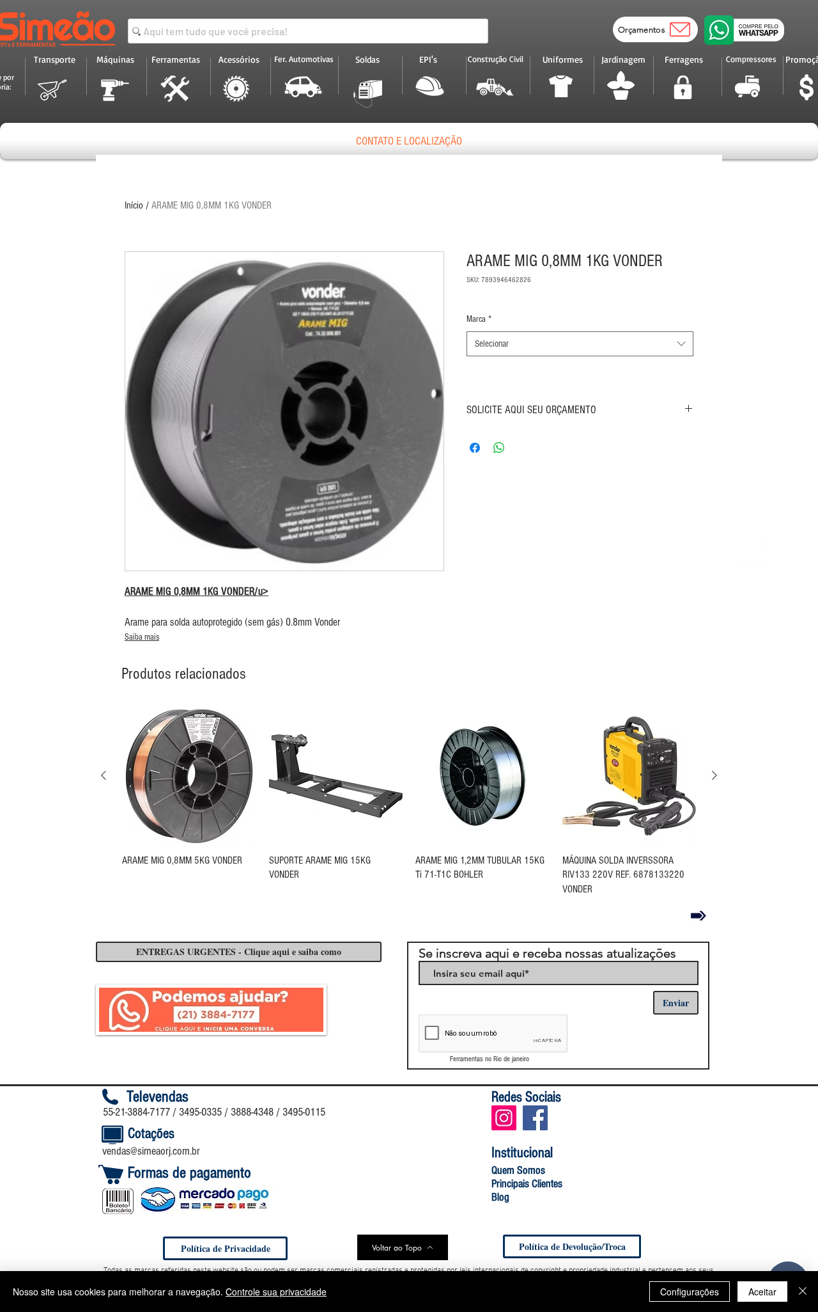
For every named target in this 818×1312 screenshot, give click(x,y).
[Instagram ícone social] (503, 1117)
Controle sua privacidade (276, 1291)
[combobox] (580, 343)
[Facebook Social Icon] (535, 1117)
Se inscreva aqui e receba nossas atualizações (547, 953)
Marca (479, 319)
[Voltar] (698, 915)
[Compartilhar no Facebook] (474, 447)
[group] (409, 802)
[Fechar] (802, 1291)
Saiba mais (142, 637)
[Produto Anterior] (103, 775)
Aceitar (762, 1291)
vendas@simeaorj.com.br (151, 1151)
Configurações (689, 1291)
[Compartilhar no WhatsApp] (499, 447)
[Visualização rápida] (189, 776)
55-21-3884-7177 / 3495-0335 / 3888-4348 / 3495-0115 (214, 1112)
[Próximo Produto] (714, 775)
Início (134, 205)
